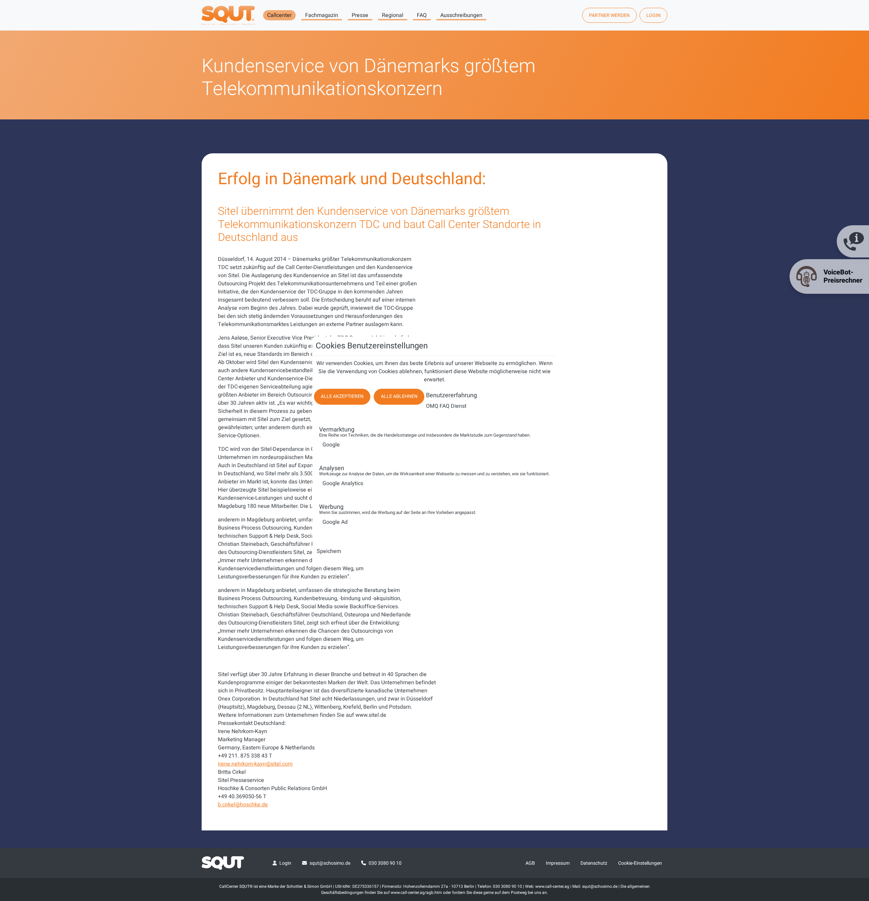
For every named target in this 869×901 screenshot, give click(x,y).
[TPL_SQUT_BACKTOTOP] (855, 824)
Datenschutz (593, 863)
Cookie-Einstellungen (640, 863)
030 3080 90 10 (385, 863)
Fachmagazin (321, 15)
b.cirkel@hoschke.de (243, 805)
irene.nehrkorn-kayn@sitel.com (255, 764)
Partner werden (609, 15)
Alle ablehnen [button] (399, 396)
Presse (360, 15)
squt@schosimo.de (330, 863)
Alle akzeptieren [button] (342, 396)
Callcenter (279, 15)
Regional (392, 15)
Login (653, 15)
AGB (530, 863)
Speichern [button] (329, 551)
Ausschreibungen (461, 15)
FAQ (422, 15)
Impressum (558, 863)
